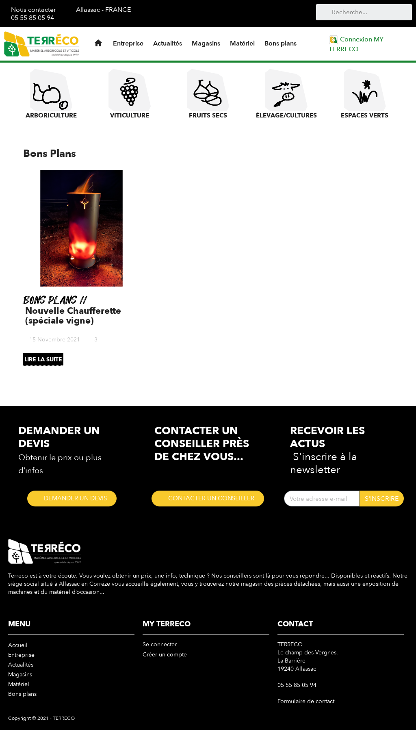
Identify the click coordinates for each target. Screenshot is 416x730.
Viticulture (129, 115)
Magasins (206, 43)
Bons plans (280, 43)
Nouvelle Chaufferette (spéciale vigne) (73, 316)
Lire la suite (43, 359)
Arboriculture (51, 115)
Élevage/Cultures (286, 115)
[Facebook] (230, 13)
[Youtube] (243, 13)
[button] (72, 498)
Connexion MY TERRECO (356, 44)
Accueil (18, 645)
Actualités (167, 43)
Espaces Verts (364, 115)
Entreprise (128, 43)
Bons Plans (51, 300)
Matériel (242, 43)
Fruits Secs (208, 115)
